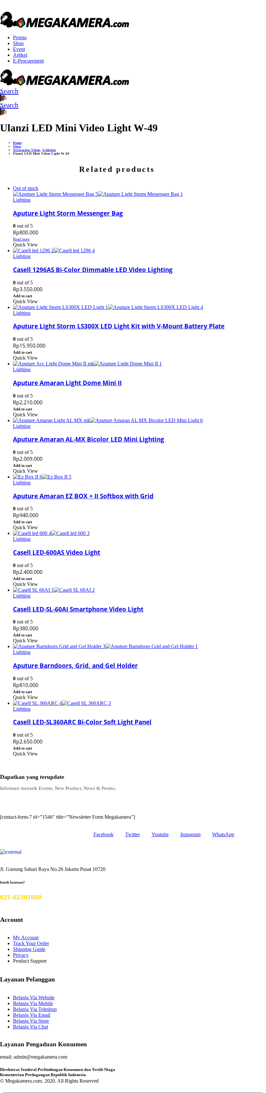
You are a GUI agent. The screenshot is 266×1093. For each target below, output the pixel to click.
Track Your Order (31, 943)
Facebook (103, 834)
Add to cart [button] (22, 296)
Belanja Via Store (31, 1021)
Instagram (190, 834)
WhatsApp (223, 834)
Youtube (160, 834)
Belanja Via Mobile (33, 1003)
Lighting (21, 200)
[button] (5, 91)
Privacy (21, 955)
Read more (21, 239)
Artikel (20, 55)
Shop (18, 43)
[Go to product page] (123, 251)
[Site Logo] (65, 26)
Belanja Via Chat (30, 1026)
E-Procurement (28, 61)
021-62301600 (21, 897)
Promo (20, 37)
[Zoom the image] (10, 852)
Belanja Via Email (31, 1015)
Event (19, 49)
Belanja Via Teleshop (35, 1009)
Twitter (132, 834)
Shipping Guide (29, 949)
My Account (26, 937)
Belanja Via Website (33, 997)
